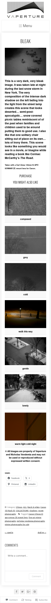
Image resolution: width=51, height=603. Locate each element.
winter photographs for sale (17, 524)
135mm (19, 507)
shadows (33, 510)
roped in (9, 533)
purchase (25, 175)
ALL (25, 507)
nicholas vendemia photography (31, 521)
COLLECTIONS (22, 510)
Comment (36, 576)
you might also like (25, 182)
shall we (42, 533)
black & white (33, 507)
